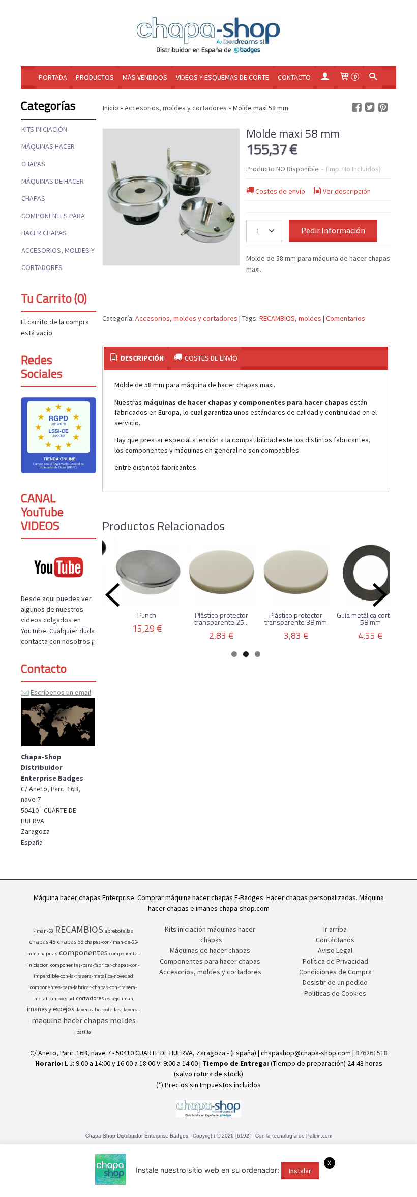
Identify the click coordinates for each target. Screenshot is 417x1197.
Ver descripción (347, 191)
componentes (83, 952)
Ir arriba (335, 929)
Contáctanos (335, 939)
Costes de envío (280, 191)
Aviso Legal (335, 950)
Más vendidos (145, 77)
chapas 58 (70, 941)
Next (380, 595)
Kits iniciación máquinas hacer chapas (48, 146)
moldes (310, 318)
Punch (146, 615)
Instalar (300, 1170)
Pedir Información (333, 230)
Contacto (294, 77)
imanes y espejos (50, 1009)
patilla (83, 1032)
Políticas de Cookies (335, 993)
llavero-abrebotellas (98, 1009)
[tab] (136, 358)
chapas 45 (42, 941)
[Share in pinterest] (383, 107)
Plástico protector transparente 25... (221, 618)
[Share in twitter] (369, 107)
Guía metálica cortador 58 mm (370, 618)
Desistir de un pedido (335, 982)
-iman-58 (43, 930)
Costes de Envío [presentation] (210, 358)
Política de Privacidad (335, 961)
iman (127, 998)
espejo (112, 998)
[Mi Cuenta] (325, 77)
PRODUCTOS (95, 77)
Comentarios (345, 318)
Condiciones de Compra (335, 971)
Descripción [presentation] (141, 358)
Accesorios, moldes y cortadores (58, 259)
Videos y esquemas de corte (222, 77)
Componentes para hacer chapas (53, 224)
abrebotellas (119, 930)
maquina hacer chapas (70, 1020)
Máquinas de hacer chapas (52, 189)
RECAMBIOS (277, 318)
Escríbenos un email (61, 692)
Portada (53, 77)
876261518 (371, 1052)
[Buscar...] (373, 77)
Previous (112, 595)
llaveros (131, 1009)
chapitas (47, 953)
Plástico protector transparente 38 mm (295, 618)
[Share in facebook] (356, 107)
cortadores (90, 998)
